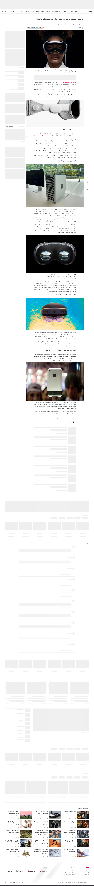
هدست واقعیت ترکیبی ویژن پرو (67, 82)
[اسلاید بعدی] (3, 137)
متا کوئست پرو (45, 135)
